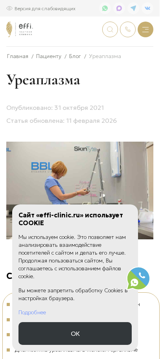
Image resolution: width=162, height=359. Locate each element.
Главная (17, 56)
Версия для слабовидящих (45, 8)
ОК (75, 333)
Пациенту (48, 56)
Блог (75, 56)
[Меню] (145, 29)
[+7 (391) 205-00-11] (128, 29)
